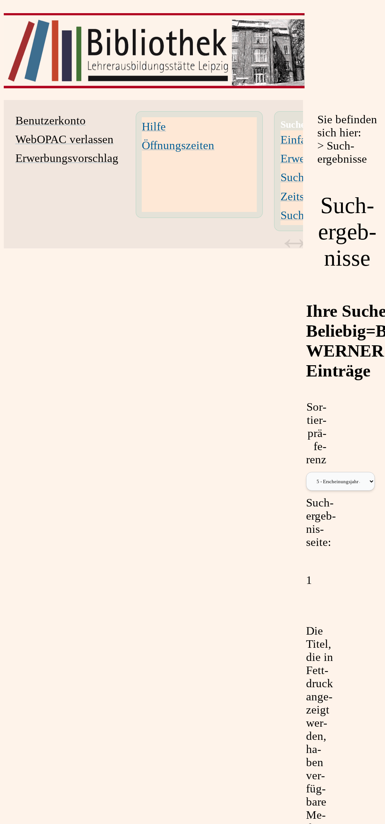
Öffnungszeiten (178, 145)
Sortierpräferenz (316, 433)
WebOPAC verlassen (64, 139)
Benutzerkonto (50, 120)
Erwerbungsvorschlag (66, 158)
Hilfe (154, 126)
